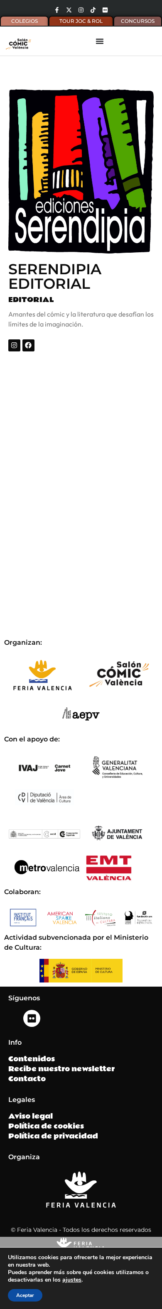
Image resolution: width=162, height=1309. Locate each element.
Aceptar (25, 1295)
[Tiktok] (93, 10)
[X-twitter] (69, 10)
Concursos (138, 21)
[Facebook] (28, 345)
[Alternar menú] (100, 41)
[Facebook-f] (57, 10)
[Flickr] (105, 10)
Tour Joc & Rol (81, 21)
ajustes (71, 1280)
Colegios (24, 21)
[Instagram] (81, 10)
